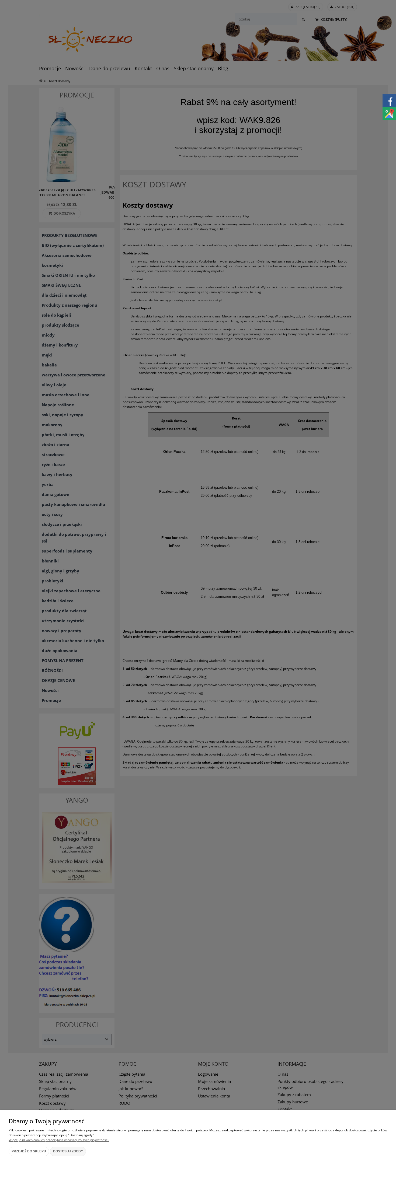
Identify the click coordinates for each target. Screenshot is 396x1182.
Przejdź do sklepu (29, 1151)
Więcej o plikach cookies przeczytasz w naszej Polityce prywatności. (59, 1140)
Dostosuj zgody (68, 1151)
